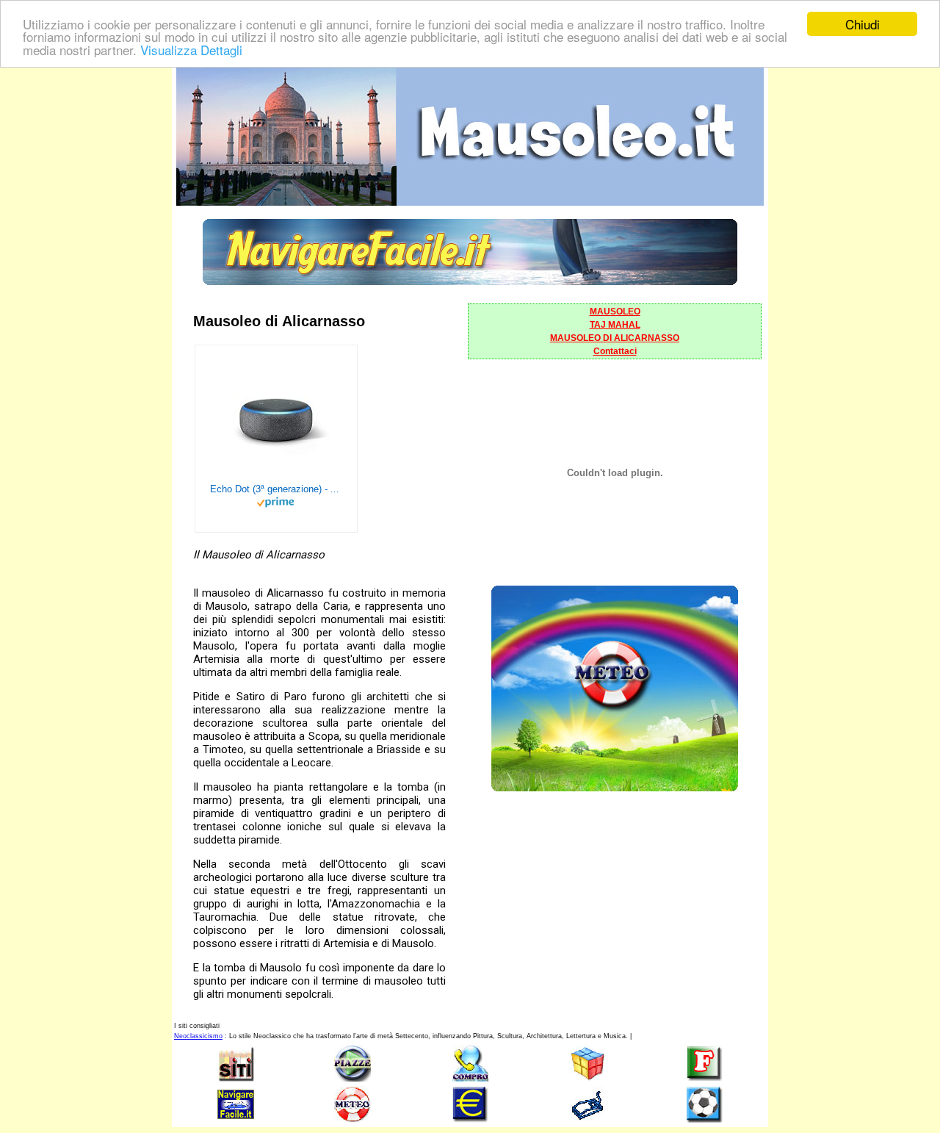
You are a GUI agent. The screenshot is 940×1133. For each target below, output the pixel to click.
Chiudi (862, 24)
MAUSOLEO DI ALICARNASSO (614, 338)
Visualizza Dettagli (191, 49)
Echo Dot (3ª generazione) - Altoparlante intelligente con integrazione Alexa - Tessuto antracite (276, 488)
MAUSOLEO (615, 311)
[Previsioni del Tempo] (614, 787)
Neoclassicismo (198, 1036)
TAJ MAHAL (615, 325)
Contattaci (615, 351)
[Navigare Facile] (470, 281)
